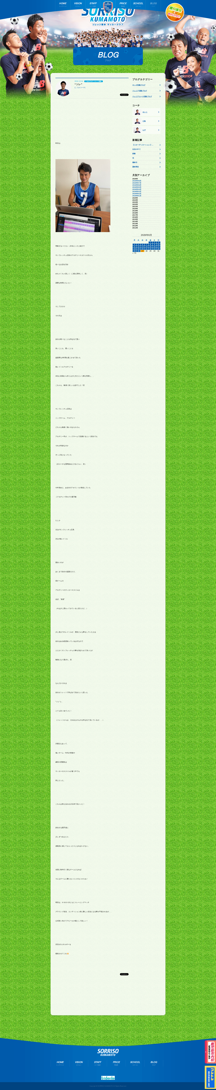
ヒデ (144, 130)
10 (158, 245)
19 (139, 249)
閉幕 (134, 153)
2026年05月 (136, 187)
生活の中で (136, 149)
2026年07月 (136, 183)
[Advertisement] (92, 117)
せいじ (145, 112)
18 (134, 249)
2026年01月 (136, 196)
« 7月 (134, 253)
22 (150, 249)
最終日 (134, 162)
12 (139, 247)
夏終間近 (135, 167)
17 (158, 247)
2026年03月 (136, 191)
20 (142, 249)
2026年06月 (136, 185)
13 (142, 247)
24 (158, 249)
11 (134, 247)
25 (134, 251)
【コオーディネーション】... (142, 145)
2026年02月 (136, 193)
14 (146, 247)
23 (154, 249)
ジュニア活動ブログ (139, 91)
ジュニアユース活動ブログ (142, 96)
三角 (144, 121)
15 (150, 247)
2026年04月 (136, 189)
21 (146, 249)
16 (154, 247)
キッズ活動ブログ (138, 85)
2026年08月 (136, 181)
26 (139, 251)
